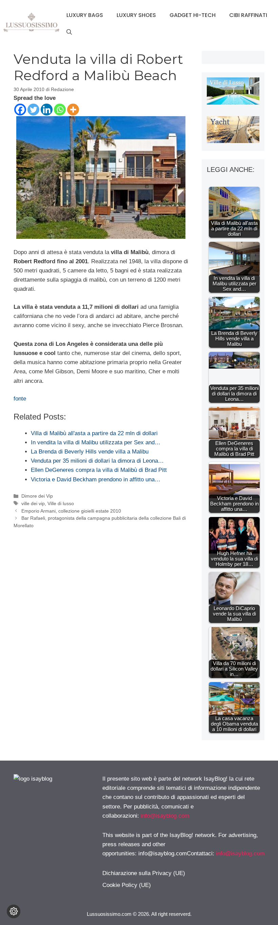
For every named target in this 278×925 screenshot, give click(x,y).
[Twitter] (33, 109)
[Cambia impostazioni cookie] (13, 911)
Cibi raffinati (248, 15)
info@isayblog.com (165, 816)
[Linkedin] (47, 109)
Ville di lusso (60, 503)
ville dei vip (33, 503)
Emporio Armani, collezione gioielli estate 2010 (71, 511)
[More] (73, 109)
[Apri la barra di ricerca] (69, 32)
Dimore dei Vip (37, 496)
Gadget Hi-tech (193, 15)
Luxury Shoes (136, 15)
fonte (20, 398)
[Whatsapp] (60, 109)
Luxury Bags (84, 15)
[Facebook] (20, 109)
